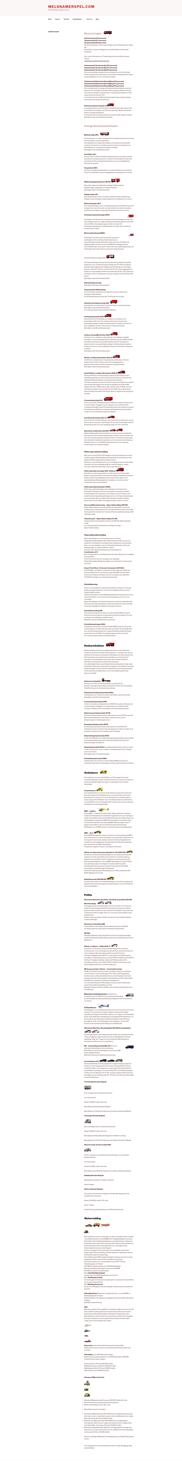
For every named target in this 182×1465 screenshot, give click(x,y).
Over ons (89, 19)
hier (125, 1446)
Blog (97, 19)
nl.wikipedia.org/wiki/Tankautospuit (96, 61)
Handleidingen (77, 19)
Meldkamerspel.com (71, 7)
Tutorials (66, 19)
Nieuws (57, 19)
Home (50, 19)
